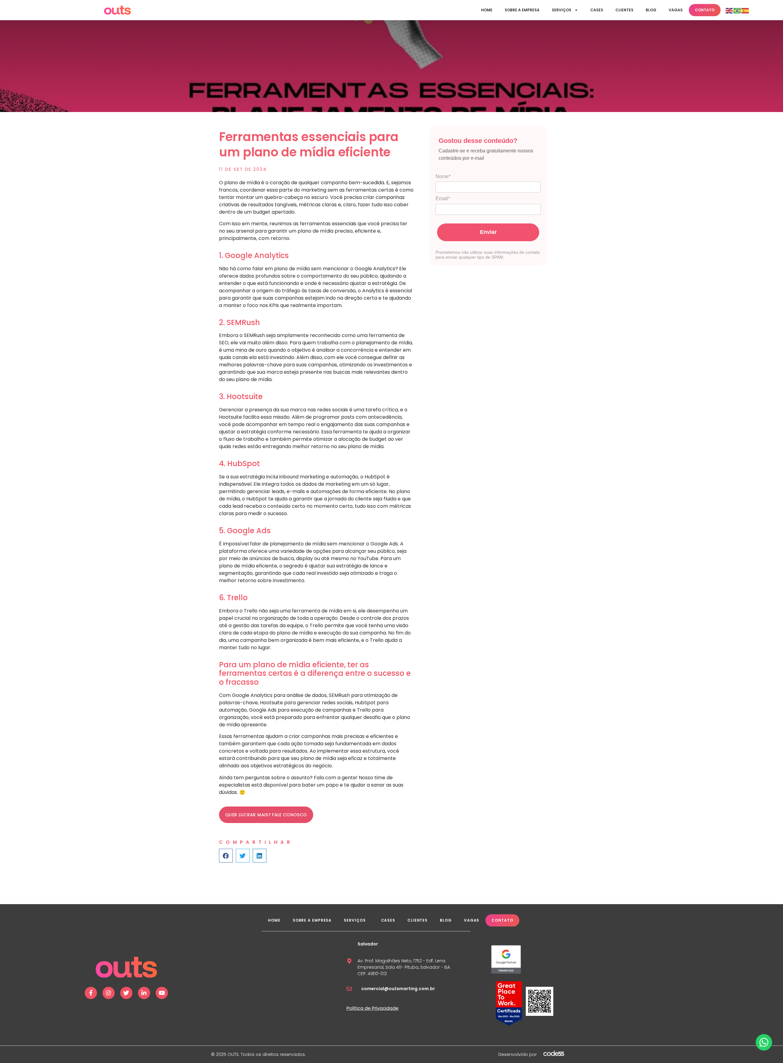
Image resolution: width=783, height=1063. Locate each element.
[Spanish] (745, 10)
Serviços (561, 10)
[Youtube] (162, 993)
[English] (729, 10)
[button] (226, 856)
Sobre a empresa (522, 10)
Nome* (443, 176)
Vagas (676, 10)
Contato (704, 10)
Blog (651, 10)
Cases (596, 10)
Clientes (624, 10)
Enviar (488, 232)
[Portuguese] (737, 10)
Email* (443, 198)
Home (486, 10)
